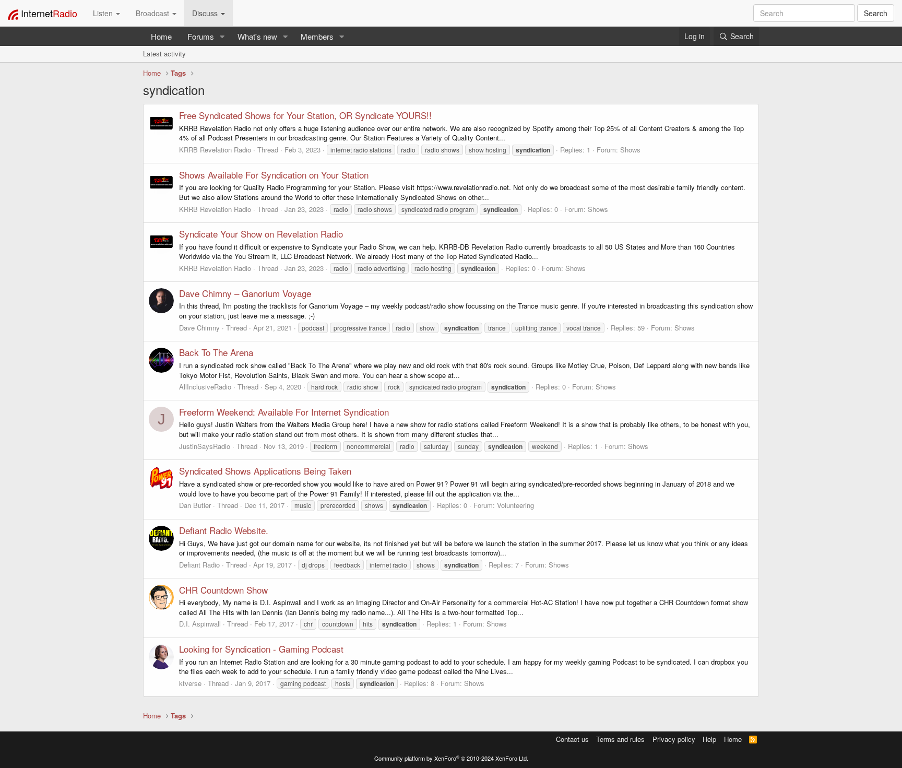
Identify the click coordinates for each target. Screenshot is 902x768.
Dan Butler (195, 505)
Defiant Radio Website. (223, 530)
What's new (257, 36)
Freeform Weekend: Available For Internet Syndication (284, 411)
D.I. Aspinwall (200, 624)
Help (709, 739)
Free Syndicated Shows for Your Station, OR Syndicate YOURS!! (305, 115)
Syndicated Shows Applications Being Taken (265, 470)
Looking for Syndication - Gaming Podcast (261, 648)
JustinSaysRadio (204, 446)
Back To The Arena (216, 352)
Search (875, 13)
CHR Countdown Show (223, 589)
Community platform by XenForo (451, 758)
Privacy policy (673, 739)
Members (317, 36)
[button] (222, 36)
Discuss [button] (206, 13)
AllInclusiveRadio (205, 387)
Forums (200, 36)
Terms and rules (620, 739)
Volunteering (515, 505)
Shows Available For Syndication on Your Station (274, 174)
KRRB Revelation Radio (215, 150)
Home (161, 36)
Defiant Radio (199, 565)
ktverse (190, 683)
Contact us (572, 739)
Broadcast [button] (153, 13)
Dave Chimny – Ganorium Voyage (245, 293)
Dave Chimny (199, 328)
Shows (630, 150)
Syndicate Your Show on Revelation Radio (261, 233)
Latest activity (164, 53)
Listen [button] (104, 13)
